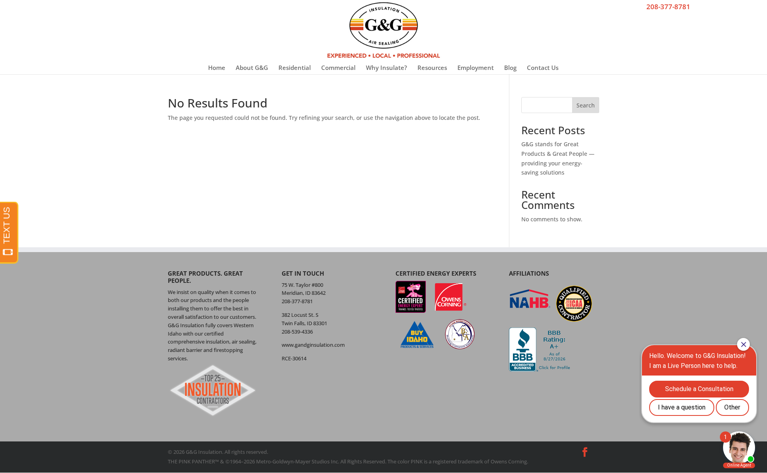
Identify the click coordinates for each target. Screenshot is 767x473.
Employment (475, 68)
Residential (294, 68)
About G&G (252, 68)
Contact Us (542, 68)
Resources (432, 68)
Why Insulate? (386, 68)
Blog (510, 68)
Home (216, 68)
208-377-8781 (668, 6)
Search (585, 105)
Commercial (338, 68)
